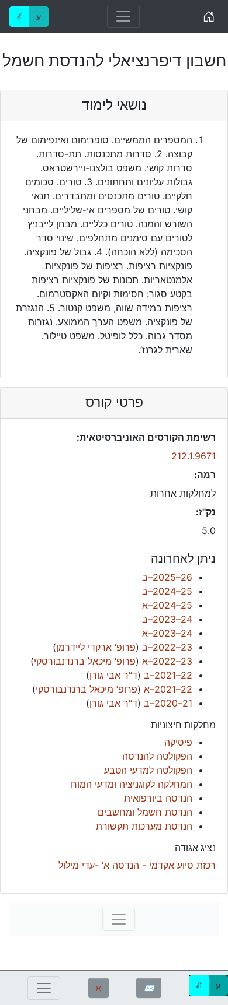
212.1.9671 (193, 456)
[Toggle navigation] (123, 16)
